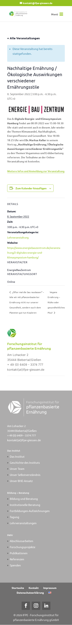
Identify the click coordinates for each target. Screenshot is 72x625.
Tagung (14, 517)
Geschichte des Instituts (25, 462)
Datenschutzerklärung (30, 592)
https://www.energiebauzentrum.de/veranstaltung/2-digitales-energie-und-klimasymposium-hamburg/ (33, 252)
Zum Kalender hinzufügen (31, 188)
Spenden (15, 565)
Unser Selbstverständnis (25, 474)
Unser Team (17, 468)
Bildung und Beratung (24, 498)
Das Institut (17, 456)
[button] (54, 14)
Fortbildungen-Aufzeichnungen (30, 511)
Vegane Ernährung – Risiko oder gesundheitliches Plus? (56, 302)
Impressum (49, 587)
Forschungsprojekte (22, 547)
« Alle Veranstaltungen (23, 38)
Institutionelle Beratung (25, 504)
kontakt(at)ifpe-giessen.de (24, 440)
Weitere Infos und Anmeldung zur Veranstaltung (35, 171)
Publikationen (19, 553)
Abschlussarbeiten (21, 541)
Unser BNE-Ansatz (21, 481)
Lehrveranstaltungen (23, 523)
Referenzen (17, 559)
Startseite (18, 587)
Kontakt (34, 587)
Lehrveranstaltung (18, 237)
